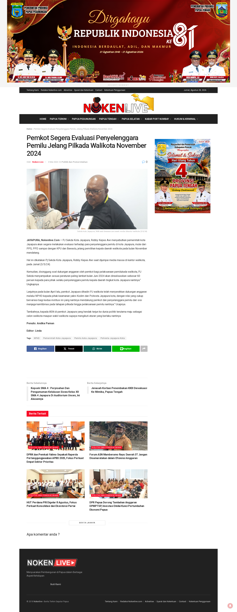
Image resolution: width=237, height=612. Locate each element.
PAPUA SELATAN (131, 119)
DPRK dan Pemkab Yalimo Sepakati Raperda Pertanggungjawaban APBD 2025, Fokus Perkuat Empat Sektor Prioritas (55, 458)
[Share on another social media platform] (144, 349)
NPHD (37, 338)
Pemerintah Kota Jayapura (57, 338)
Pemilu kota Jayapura (85, 338)
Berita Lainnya (87, 523)
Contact (98, 90)
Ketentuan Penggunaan (114, 90)
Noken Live (38, 162)
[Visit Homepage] (118, 103)
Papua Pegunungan (84, 119)
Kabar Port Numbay (157, 119)
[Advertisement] (87, 364)
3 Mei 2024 (53, 162)
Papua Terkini (58, 119)
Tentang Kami (33, 90)
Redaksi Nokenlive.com (51, 90)
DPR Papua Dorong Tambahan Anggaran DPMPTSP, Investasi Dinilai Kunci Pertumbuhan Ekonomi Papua (116, 506)
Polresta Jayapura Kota (113, 338)
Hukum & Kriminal (185, 119)
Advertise (68, 90)
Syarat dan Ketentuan (83, 90)
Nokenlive (38, 601)
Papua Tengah (107, 119)
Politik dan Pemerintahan (75, 162)
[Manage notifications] (230, 605)
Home (43, 119)
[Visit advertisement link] (118, 41)
